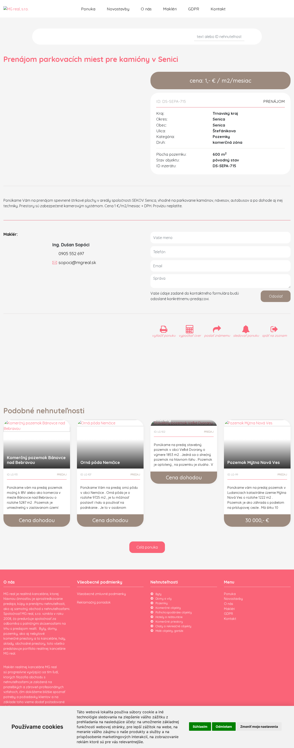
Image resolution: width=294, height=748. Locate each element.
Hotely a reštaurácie (169, 617)
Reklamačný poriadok (94, 602)
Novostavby (118, 8)
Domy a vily (163, 598)
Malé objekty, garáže (169, 631)
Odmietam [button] (224, 726)
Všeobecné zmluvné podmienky (101, 594)
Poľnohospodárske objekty (173, 612)
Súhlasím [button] (200, 726)
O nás (146, 8)
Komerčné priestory (169, 621)
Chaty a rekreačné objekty (173, 626)
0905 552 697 (71, 253)
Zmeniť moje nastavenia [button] (259, 726)
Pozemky (161, 603)
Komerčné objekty (168, 608)
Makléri (170, 8)
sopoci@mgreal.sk (77, 262)
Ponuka (88, 8)
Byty (158, 594)
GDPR (193, 8)
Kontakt (218, 8)
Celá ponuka (147, 547)
